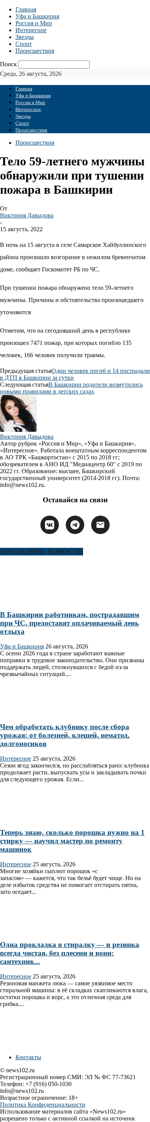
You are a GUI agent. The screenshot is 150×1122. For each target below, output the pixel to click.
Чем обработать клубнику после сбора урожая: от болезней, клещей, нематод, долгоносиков (65, 735)
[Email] (100, 525)
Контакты (28, 1057)
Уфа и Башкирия (37, 16)
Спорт (23, 44)
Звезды (24, 37)
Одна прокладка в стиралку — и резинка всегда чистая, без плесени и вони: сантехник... (69, 953)
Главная (25, 9)
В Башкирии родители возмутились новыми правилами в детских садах (71, 388)
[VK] (49, 525)
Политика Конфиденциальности (42, 1104)
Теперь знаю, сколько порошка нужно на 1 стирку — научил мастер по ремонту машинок (72, 840)
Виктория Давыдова (26, 215)
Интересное (31, 30)
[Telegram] (75, 525)
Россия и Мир (33, 23)
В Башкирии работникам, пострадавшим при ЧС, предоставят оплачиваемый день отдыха (69, 623)
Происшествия (34, 50)
